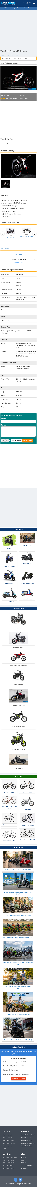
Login (29, 2)
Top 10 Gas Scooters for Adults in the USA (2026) (18, 1040)
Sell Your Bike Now (18, 1078)
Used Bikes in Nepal (26, 1140)
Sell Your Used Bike (18, 1047)
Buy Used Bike (16, 8)
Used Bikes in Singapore (9, 1163)
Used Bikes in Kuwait (8, 1168)
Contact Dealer (18, 262)
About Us (23, 1157)
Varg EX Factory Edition (27, 237)
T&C (22, 1165)
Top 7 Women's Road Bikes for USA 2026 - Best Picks (18, 937)
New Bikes (23, 8)
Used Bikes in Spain (8, 1165)
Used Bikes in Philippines (27, 1143)
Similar (8, 58)
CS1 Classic (10, 237)
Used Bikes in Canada (8, 1140)
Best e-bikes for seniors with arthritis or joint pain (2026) (18, 988)
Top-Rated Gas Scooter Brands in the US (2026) (18, 870)
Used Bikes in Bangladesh (28, 1135)
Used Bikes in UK (7, 1138)
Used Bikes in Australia (9, 1143)
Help (22, 1160)
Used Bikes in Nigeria (8, 1160)
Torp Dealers (4, 249)
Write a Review (24, 98)
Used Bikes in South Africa (10, 1157)
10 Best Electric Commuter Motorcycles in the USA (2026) (18, 893)
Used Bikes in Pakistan (27, 1138)
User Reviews (22, 58)
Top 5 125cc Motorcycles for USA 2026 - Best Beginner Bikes (18, 963)
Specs (14, 58)
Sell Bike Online (8, 8)
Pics (2, 58)
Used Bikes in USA (7, 1135)
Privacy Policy (28, 1165)
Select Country (24, 2)
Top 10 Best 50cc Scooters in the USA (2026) (18, 915)
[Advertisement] (18, 29)
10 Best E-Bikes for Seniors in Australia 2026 (18, 1014)
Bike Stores (30, 8)
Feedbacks (24, 1168)
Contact (23, 1163)
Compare (22, 95)
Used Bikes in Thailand (27, 1146)
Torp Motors (18, 255)
